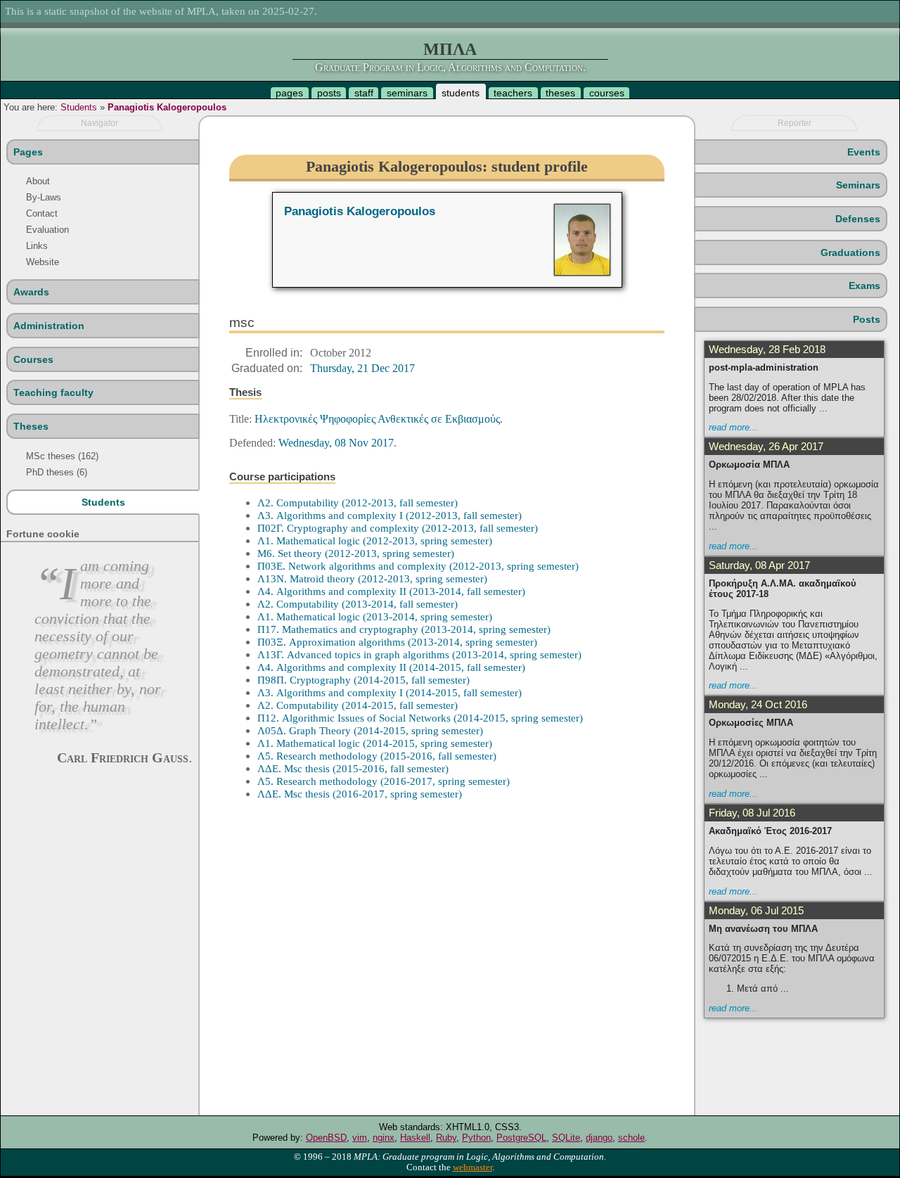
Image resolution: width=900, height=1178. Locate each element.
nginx (383, 1137)
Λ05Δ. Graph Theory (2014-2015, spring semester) (370, 730)
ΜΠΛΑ (450, 49)
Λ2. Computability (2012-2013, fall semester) (357, 502)
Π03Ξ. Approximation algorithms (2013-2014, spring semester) (397, 642)
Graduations (850, 252)
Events (863, 152)
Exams (864, 285)
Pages (28, 152)
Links (37, 246)
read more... (733, 427)
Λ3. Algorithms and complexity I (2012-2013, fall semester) (389, 515)
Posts (866, 319)
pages (289, 92)
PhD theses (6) (56, 472)
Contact (42, 213)
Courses (33, 359)
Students (78, 107)
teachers (513, 92)
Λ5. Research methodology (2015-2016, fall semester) (376, 756)
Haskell (415, 1137)
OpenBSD (326, 1137)
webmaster (472, 1167)
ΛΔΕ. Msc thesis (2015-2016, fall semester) (353, 768)
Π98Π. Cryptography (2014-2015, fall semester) (363, 680)
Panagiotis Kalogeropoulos (167, 107)
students (461, 92)
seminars (407, 92)
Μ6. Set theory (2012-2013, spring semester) (355, 553)
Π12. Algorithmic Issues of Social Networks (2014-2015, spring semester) (420, 718)
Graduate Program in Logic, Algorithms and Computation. (450, 67)
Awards (31, 291)
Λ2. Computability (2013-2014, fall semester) (357, 604)
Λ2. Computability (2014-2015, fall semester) (357, 705)
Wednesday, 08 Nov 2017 (336, 443)
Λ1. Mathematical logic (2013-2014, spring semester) (374, 616)
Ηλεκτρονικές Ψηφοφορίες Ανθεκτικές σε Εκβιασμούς (377, 419)
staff (363, 92)
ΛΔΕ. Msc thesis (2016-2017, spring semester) (359, 794)
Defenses (857, 218)
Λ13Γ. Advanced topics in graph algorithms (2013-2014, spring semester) (419, 654)
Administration (48, 325)
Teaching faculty (53, 392)
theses (560, 92)
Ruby (446, 1137)
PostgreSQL (521, 1137)
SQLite (566, 1137)
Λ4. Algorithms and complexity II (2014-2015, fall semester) (391, 667)
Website (42, 262)
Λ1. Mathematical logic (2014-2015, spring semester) (374, 743)
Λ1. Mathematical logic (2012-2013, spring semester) (374, 540)
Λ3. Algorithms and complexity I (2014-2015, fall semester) (389, 692)
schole (631, 1137)
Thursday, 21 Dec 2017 (362, 368)
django (599, 1137)
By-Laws (43, 197)
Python (476, 1137)
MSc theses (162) (62, 456)
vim (359, 1137)
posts (329, 92)
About (38, 181)
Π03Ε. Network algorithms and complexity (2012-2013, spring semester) (418, 566)
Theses (31, 426)
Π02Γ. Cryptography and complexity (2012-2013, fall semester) (397, 528)
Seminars (858, 185)
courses (606, 92)
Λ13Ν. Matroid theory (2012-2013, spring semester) (372, 578)
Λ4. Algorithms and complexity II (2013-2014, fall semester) (391, 591)
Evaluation (47, 229)
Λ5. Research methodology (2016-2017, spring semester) (383, 781)
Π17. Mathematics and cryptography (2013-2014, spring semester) (404, 629)
